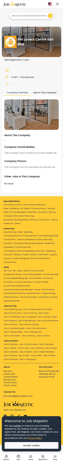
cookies (17, 425)
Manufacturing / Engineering (16, 219)
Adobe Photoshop (11, 297)
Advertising (51, 251)
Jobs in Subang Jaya (33, 332)
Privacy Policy (10, 382)
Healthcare (8, 223)
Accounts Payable (40, 282)
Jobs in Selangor (11, 344)
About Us (8, 371)
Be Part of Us (10, 379)
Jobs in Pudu (43, 313)
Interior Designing (21, 258)
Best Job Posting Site (49, 371)
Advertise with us (47, 374)
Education (8, 243)
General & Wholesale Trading (30, 239)
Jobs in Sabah (49, 355)
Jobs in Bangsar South (47, 317)
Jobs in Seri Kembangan (14, 328)
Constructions (10, 239)
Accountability (35, 278)
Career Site (9, 374)
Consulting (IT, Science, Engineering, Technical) (24, 251)
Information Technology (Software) (29, 243)
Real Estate (43, 254)
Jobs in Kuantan (11, 324)
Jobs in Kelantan (11, 352)
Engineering (9, 247)
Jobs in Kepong (10, 320)
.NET (14, 270)
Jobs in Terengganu (27, 359)
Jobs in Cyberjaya (29, 317)
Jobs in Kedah (51, 348)
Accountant (48, 278)
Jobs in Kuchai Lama (13, 313)
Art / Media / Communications (33, 208)
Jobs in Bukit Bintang (27, 320)
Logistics (53, 254)
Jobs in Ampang (29, 335)
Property (25, 254)
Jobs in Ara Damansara (36, 328)
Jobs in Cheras (43, 335)
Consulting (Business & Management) (20, 235)
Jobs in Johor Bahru (12, 335)
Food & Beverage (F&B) (48, 235)
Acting (37, 289)
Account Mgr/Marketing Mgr (16, 278)
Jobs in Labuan (10, 348)
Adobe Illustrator (33, 293)
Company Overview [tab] (17, 92)
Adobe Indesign (49, 293)
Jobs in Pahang (10, 355)
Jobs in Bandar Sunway (29, 324)
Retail (20, 232)
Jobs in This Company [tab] (44, 92)
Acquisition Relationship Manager (18, 289)
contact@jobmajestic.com (19, 396)
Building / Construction (39, 219)
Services (51, 208)
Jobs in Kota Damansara (47, 320)
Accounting (9, 282)
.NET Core (8, 270)
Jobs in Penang (37, 348)
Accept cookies (31, 445)
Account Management (32, 274)
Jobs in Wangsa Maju (13, 332)
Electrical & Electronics (40, 258)
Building (17, 254)
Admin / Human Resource (34, 204)
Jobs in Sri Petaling (12, 317)
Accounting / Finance (13, 204)
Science (54, 219)
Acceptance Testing (12, 274)
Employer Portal (46, 377)
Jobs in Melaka (25, 352)
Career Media (11, 377)
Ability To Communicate (33, 270)
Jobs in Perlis (36, 355)
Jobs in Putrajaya (46, 344)
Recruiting (48, 239)
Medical (33, 254)
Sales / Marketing (11, 208)
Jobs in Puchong (30, 313)
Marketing (28, 232)
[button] (57, 4)
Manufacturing (10, 232)
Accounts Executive (23, 282)
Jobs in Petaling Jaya (13, 309)
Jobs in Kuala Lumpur (28, 344)
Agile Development (12, 301)
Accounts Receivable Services (17, 286)
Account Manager (51, 274)
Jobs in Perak (24, 355)
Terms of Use (10, 385)
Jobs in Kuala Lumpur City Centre (37, 309)
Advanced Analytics (29, 297)
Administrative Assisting (14, 293)
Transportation (10, 262)
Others (17, 223)
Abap (19, 270)
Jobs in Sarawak (11, 359)
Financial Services (23, 247)
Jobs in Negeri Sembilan (43, 352)
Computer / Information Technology (19, 216)
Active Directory (48, 289)
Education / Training (47, 212)
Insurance (8, 258)
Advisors (54, 297)
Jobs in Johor (23, 348)
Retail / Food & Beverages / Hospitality (20, 212)
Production (8, 254)
